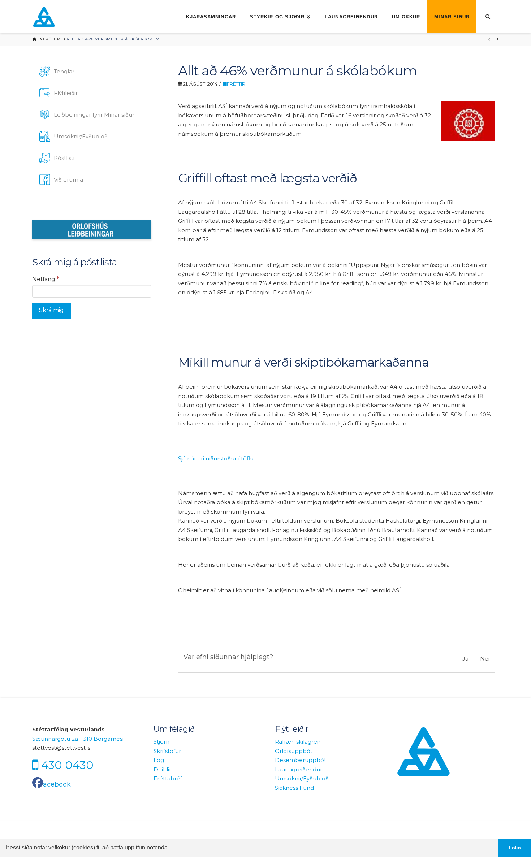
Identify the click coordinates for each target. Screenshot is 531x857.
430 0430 (67, 764)
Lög (159, 760)
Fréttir (236, 84)
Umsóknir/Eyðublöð (302, 778)
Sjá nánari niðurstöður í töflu (216, 458)
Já (465, 658)
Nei (484, 658)
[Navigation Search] (487, 16)
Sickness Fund (294, 787)
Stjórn (161, 741)
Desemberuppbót (300, 760)
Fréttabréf (168, 778)
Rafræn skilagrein (298, 741)
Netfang (45, 279)
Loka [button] (515, 847)
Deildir (162, 769)
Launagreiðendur (298, 769)
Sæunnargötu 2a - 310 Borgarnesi (78, 738)
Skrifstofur (167, 751)
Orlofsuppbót (293, 751)
